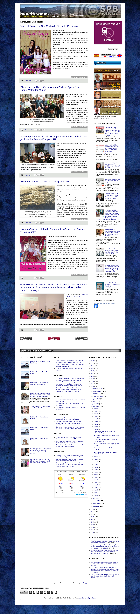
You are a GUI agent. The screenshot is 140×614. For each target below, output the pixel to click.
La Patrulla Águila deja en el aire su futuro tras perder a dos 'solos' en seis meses (69, 441)
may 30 (96, 411)
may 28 (96, 414)
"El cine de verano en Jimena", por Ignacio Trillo (45, 181)
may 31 (96, 408)
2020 (92, 376)
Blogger (85, 583)
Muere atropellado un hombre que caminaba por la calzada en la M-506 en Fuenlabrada (70, 418)
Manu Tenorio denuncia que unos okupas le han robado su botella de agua (105, 541)
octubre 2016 (97, 394)
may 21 (96, 429)
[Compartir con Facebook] (41, 81)
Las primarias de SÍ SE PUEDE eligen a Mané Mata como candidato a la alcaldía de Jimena (112, 196)
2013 (92, 514)
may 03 (96, 490)
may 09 (96, 477)
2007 (92, 529)
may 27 (96, 416)
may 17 (96, 462)
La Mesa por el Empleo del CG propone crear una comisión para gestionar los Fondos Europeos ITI (54, 138)
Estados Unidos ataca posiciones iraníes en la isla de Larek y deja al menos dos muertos (69, 456)
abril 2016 (96, 498)
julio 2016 (96, 401)
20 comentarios (29, 130)
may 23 (96, 424)
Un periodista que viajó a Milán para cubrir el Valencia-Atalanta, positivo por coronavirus (69, 361)
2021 (92, 373)
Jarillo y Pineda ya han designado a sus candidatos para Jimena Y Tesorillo (112, 165)
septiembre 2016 (98, 396)
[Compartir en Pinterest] (43, 81)
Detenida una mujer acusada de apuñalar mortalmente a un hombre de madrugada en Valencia (69, 423)
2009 (92, 524)
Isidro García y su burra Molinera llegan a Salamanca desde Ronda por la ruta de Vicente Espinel (40, 395)
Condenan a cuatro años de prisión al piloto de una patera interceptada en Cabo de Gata (70, 427)
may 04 (96, 487)
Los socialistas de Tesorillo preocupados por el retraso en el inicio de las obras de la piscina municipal (112, 233)
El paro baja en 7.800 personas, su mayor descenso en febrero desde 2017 (68, 438)
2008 (92, 527)
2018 (92, 381)
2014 (92, 512)
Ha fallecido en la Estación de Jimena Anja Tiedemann (39, 383)
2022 (92, 371)
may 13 (96, 469)
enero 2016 (96, 506)
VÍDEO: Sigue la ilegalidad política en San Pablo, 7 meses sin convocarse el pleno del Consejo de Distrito (40, 451)
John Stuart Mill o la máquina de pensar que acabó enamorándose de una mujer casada (69, 384)
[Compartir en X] (39, 81)
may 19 (96, 457)
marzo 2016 (96, 501)
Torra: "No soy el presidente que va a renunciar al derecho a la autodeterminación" (70, 445)
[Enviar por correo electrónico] (35, 81)
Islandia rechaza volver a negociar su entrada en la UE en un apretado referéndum (70, 459)
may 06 (96, 482)
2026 (92, 361)
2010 (92, 522)
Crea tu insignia (110, 303)
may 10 (96, 475)
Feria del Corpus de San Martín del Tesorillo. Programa (49, 26)
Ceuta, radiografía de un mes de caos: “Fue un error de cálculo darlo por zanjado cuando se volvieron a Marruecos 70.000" (70, 464)
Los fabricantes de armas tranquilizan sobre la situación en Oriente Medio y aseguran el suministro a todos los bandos (104, 552)
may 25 (96, 419)
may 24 (96, 421)
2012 (92, 517)
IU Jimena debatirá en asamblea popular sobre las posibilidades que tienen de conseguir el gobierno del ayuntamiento (112, 149)
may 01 (96, 495)
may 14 (96, 467)
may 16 (96, 464)
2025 (92, 363)
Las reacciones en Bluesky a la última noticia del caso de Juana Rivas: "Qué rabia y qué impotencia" (105, 576)
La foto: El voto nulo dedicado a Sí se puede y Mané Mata (112, 284)
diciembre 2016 (97, 388)
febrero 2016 (97, 503)
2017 (92, 384)
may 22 (96, 426)
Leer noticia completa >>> (79, 77)
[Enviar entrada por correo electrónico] (22, 80)
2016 (92, 386)
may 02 (96, 492)
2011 (92, 519)
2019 (92, 379)
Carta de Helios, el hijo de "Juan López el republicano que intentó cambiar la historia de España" (40, 461)
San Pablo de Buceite (99, 303)
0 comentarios (28, 80)
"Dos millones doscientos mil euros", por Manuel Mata (112, 180)
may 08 (96, 480)
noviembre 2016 (98, 391)
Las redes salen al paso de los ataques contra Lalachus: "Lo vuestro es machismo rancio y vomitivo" (104, 563)
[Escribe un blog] (37, 81)
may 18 (96, 459)
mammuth (67, 583)
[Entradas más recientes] (26, 339)
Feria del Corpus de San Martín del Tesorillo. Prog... (104, 432)
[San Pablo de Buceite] (96, 307)
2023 (92, 368)
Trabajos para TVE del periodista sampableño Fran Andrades (40, 407)
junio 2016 (96, 404)
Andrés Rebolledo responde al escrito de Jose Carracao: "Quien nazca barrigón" (111, 251)
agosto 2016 (96, 399)
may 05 (96, 485)
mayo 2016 (96, 406)
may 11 (96, 472)
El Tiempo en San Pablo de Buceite (71, 471)
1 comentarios (28, 278)
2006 (92, 532)
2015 (92, 509)
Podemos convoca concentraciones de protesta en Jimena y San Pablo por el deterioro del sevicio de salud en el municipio (112, 131)
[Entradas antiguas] (81, 339)
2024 (92, 366)
